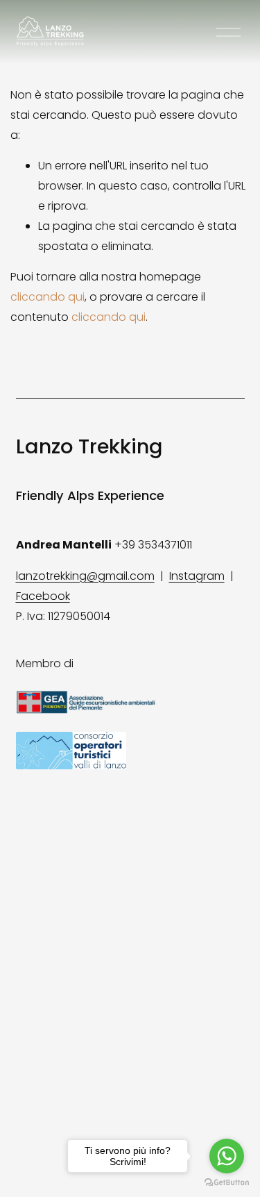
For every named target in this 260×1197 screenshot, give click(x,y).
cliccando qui (47, 297)
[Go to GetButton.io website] (227, 1182)
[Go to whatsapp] (226, 1156)
